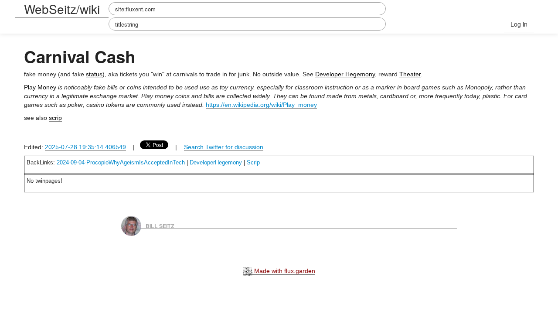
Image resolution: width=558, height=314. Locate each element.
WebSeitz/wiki (62, 8)
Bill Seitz (160, 225)
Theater (410, 74)
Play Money (40, 87)
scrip (55, 117)
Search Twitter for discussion (223, 146)
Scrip (253, 162)
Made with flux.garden (283, 270)
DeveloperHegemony (216, 162)
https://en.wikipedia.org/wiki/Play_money (261, 104)
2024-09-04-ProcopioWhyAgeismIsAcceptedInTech (121, 162)
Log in (518, 24)
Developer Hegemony (345, 74)
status (94, 74)
